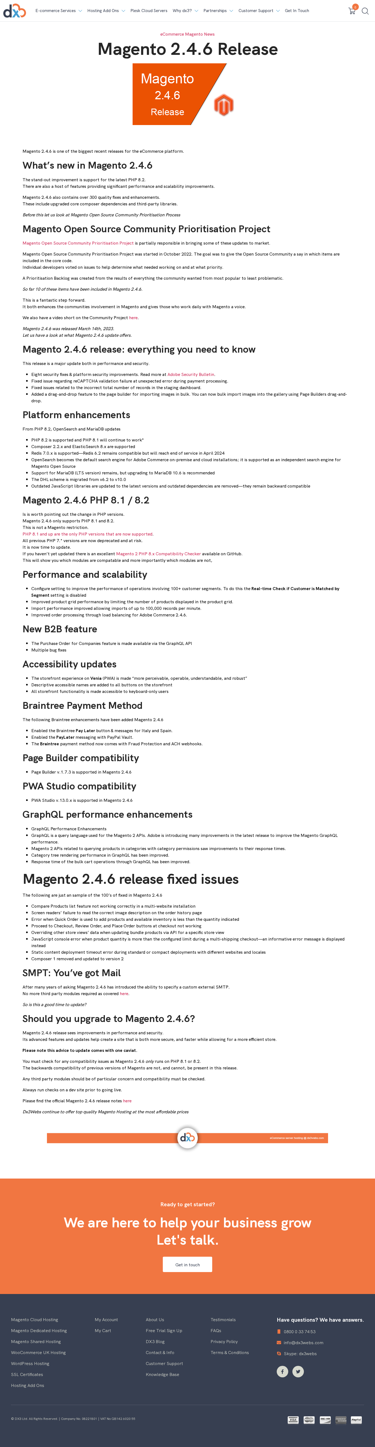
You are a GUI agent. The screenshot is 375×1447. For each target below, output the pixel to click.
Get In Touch (297, 10)
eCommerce (172, 34)
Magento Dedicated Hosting (39, 1330)
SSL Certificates (27, 1374)
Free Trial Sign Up (164, 1330)
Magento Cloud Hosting (34, 1319)
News (209, 34)
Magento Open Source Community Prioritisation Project (78, 243)
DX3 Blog (155, 1341)
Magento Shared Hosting (36, 1341)
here (133, 317)
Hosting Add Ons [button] (103, 10)
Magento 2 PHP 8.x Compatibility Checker (158, 553)
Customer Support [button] (256, 10)
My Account (106, 1319)
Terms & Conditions (230, 1352)
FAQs (216, 1330)
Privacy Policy (224, 1341)
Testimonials (223, 1319)
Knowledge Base (162, 1374)
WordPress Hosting (30, 1363)
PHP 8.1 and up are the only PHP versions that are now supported (87, 534)
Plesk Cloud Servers (148, 10)
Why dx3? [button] (182, 10)
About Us (155, 1319)
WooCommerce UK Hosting (38, 1352)
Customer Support (164, 1363)
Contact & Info (160, 1352)
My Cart (103, 1330)
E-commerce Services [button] (55, 10)
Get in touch (187, 1264)
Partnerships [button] (215, 10)
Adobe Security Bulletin (190, 374)
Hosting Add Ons (27, 1385)
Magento (194, 34)
